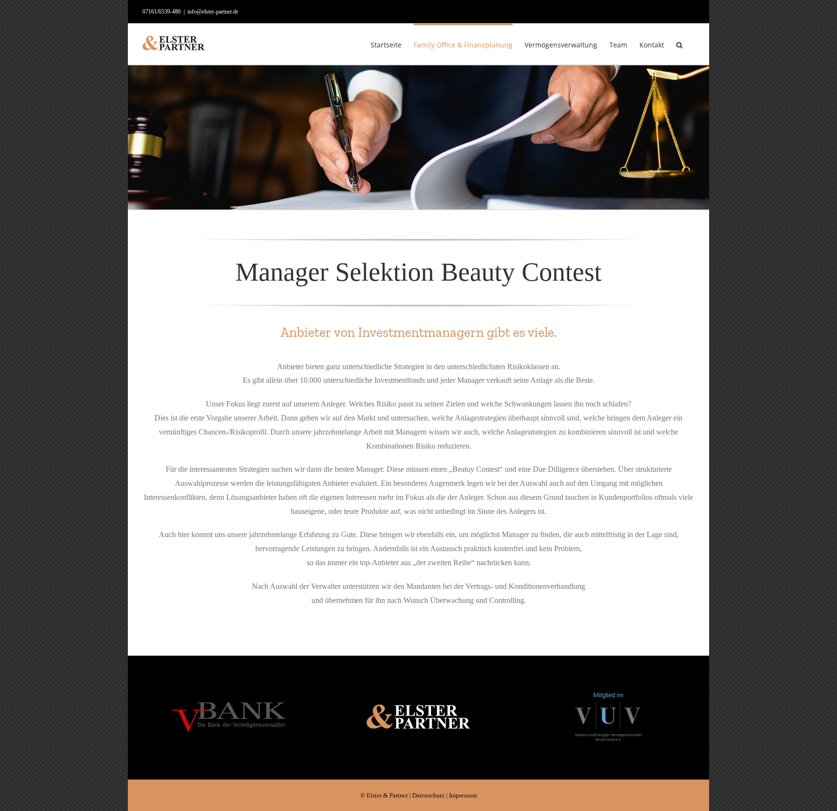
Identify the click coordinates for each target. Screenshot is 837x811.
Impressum (463, 795)
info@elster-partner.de (212, 11)
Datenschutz (428, 795)
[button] (679, 44)
